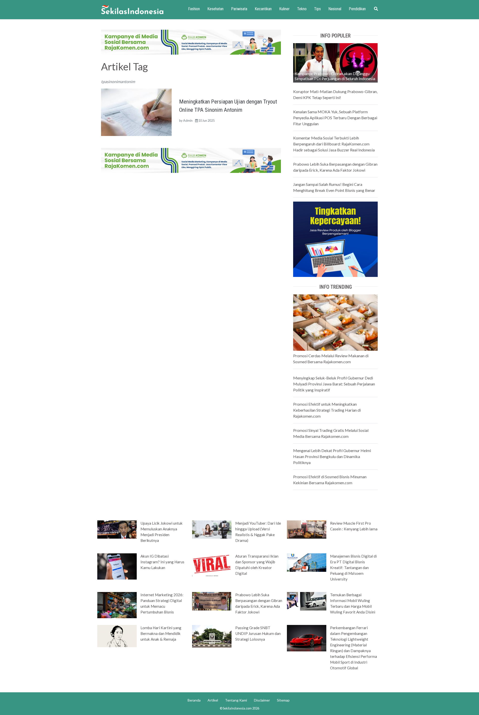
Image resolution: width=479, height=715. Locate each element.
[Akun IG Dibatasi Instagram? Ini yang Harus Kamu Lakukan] (117, 566)
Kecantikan (263, 8)
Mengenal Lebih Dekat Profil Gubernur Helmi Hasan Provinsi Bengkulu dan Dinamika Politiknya (332, 456)
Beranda (194, 700)
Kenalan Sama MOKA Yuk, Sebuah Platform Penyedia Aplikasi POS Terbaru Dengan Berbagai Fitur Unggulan (335, 117)
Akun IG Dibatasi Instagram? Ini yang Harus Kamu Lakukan (162, 562)
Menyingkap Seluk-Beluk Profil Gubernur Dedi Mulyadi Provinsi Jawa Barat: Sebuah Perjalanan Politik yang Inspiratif (334, 383)
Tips (317, 8)
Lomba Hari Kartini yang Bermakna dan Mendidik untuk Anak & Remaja (160, 633)
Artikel (213, 700)
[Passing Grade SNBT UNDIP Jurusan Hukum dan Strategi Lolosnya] (212, 636)
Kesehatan (215, 8)
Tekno (302, 8)
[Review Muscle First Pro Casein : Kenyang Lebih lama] (306, 529)
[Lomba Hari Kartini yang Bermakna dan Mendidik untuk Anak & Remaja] (117, 636)
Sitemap (283, 700)
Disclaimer (262, 700)
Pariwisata (239, 8)
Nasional (334, 8)
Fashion (194, 8)
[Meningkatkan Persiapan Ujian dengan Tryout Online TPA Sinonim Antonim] (136, 111)
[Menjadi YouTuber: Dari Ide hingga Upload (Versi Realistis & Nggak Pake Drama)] (212, 529)
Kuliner (284, 8)
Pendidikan (357, 8)
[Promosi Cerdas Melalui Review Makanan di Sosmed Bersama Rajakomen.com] (335, 322)
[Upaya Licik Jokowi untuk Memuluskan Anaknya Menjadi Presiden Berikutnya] (117, 529)
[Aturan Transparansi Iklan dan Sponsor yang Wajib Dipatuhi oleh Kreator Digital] (212, 565)
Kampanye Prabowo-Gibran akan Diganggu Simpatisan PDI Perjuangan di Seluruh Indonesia (335, 76)
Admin (188, 120)
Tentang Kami (236, 700)
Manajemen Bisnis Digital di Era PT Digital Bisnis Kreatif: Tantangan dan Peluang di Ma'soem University (353, 567)
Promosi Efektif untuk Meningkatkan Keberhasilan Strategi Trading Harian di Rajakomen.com (327, 410)
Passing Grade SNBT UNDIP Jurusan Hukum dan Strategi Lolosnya (258, 633)
